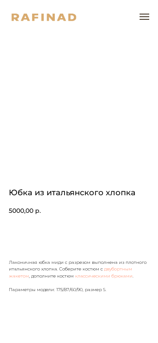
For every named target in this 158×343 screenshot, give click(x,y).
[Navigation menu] (144, 17)
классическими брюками (104, 276)
